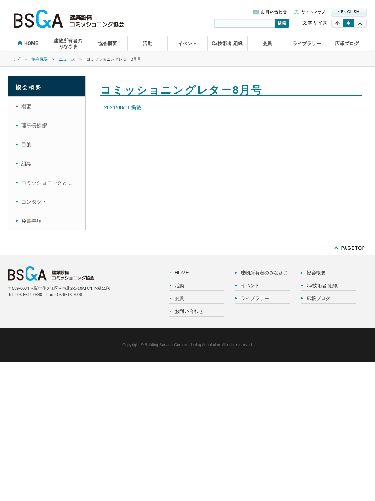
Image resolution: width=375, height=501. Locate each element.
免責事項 (31, 221)
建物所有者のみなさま (68, 43)
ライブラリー (307, 43)
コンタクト (34, 202)
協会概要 (107, 43)
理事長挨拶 (34, 125)
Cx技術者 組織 (227, 43)
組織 (26, 164)
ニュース (67, 59)
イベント (187, 43)
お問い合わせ (189, 311)
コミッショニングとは (47, 183)
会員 (267, 43)
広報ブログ (347, 43)
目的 (26, 144)
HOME (31, 43)
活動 (147, 43)
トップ (14, 59)
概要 (26, 106)
